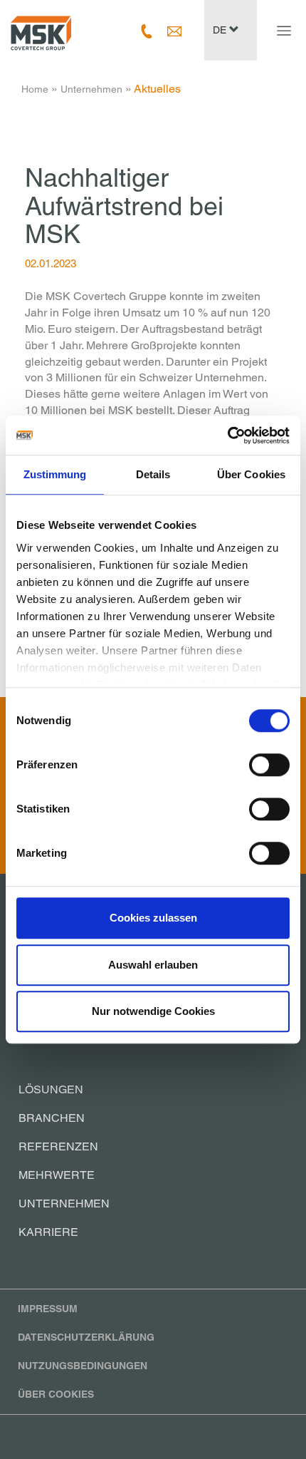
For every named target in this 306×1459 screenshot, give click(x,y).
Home (34, 89)
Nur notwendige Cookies (153, 1011)
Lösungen (51, 1089)
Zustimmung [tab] (55, 474)
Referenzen (58, 1146)
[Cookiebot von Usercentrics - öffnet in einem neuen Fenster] (227, 435)
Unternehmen (91, 89)
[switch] (269, 764)
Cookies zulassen (153, 918)
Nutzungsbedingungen (82, 1365)
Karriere (48, 1232)
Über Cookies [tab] (251, 474)
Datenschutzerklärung (86, 1337)
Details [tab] (153, 474)
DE (221, 30)
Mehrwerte (57, 1175)
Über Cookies (56, 1394)
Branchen (52, 1118)
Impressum (48, 1308)
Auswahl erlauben (153, 965)
